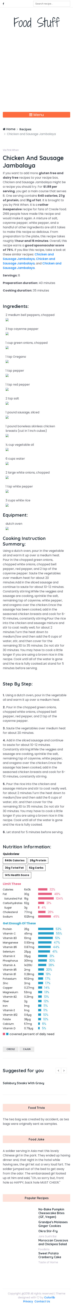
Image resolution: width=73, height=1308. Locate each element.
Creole (11, 1049)
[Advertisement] (36, 73)
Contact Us (42, 1301)
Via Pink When (11, 150)
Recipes (25, 129)
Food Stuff (37, 22)
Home (10, 129)
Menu (38, 114)
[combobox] (51, 4)
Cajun (27, 1049)
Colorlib (49, 1297)
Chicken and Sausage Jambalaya (28, 256)
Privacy (28, 1301)
